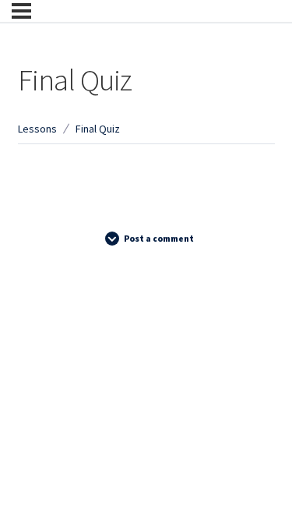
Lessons (37, 129)
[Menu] (21, 11)
